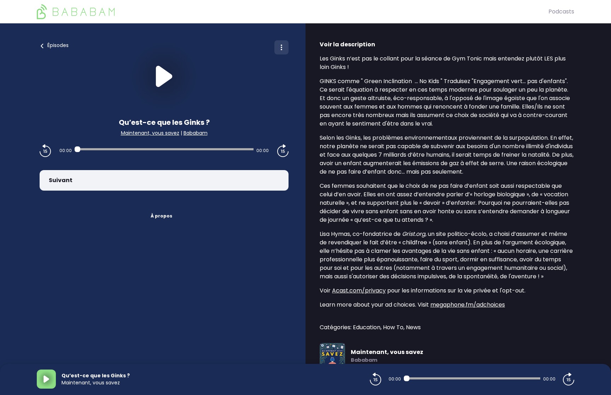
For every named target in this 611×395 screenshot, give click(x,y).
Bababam (196, 132)
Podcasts (561, 11)
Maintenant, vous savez (150, 132)
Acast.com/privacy (359, 290)
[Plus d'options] (281, 47)
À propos (161, 216)
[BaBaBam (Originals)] (292, 12)
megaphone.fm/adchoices (467, 305)
